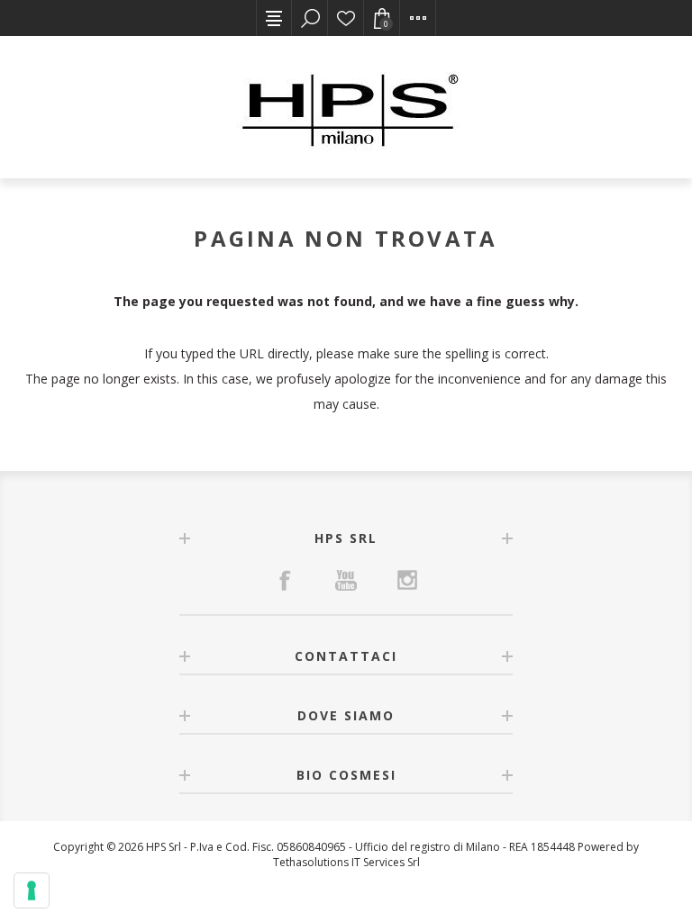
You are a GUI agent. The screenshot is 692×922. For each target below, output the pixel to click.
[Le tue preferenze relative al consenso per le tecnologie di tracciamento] (31, 890)
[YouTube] (346, 579)
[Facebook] (285, 579)
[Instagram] (407, 579)
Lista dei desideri (346, 18)
